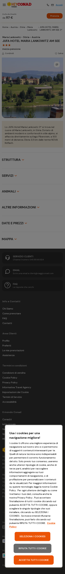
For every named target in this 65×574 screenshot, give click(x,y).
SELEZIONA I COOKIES (33, 536)
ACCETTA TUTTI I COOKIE (34, 560)
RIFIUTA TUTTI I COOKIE (32, 548)
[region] (34, 496)
